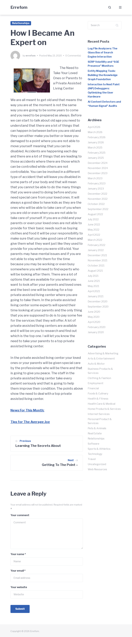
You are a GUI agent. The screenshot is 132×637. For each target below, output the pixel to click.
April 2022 (94, 234)
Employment (95, 383)
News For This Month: (27, 410)
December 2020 (97, 301)
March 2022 (95, 239)
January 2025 (96, 157)
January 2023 (96, 188)
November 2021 (97, 260)
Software (93, 443)
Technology (95, 454)
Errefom (18, 7)
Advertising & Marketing (103, 353)
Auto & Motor (96, 363)
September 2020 (98, 306)
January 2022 (96, 250)
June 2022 (94, 224)
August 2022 (95, 214)
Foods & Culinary (98, 393)
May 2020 (93, 316)
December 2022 (97, 193)
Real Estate (95, 433)
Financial (93, 388)
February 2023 (96, 183)
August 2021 (95, 270)
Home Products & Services (104, 408)
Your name (18, 554)
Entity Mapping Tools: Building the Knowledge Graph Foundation (103, 75)
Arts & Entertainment (101, 358)
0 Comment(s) (73, 55)
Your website (18, 587)
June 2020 (94, 311)
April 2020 (94, 322)
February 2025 (96, 152)
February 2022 (96, 245)
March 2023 (95, 178)
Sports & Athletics (99, 448)
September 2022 (98, 209)
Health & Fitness (98, 398)
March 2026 (95, 132)
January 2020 (96, 332)
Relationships (20, 23)
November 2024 (98, 168)
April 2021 (94, 291)
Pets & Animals (97, 428)
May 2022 (93, 229)
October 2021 (96, 265)
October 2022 (96, 204)
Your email (17, 570)
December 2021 (97, 255)
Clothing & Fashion (99, 378)
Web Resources (97, 469)
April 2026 (94, 127)
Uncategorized (97, 464)
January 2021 (96, 296)
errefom (31, 55)
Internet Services (99, 414)
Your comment (19, 515)
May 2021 (93, 286)
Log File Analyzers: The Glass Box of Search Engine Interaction (102, 52)
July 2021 (93, 275)
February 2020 (96, 327)
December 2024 (98, 163)
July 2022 (93, 219)
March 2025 (95, 147)
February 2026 (96, 137)
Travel (92, 459)
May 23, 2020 (54, 55)
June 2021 (94, 281)
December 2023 (97, 173)
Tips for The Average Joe (30, 422)
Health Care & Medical (101, 403)
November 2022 (98, 198)
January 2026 (96, 142)
